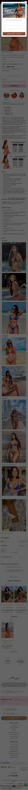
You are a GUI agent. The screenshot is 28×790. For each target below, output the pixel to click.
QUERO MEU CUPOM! (14, 34)
